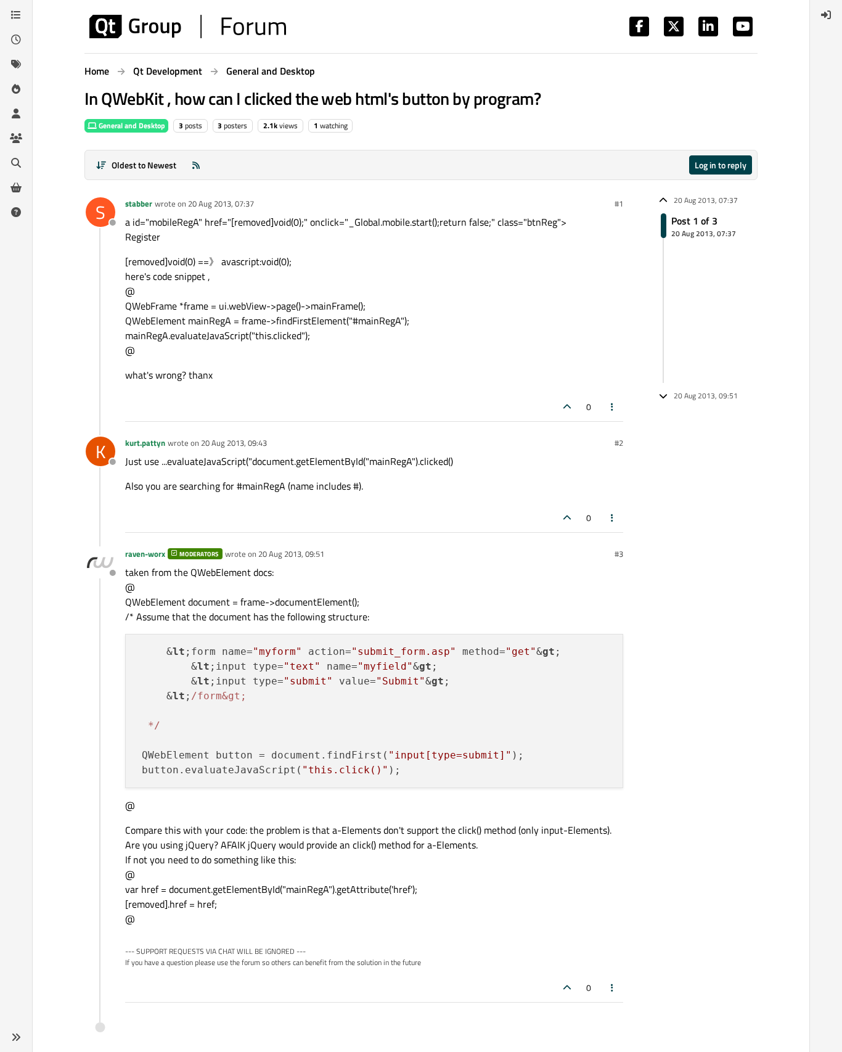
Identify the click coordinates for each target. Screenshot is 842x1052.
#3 (619, 554)
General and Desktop (131, 125)
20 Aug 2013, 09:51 (291, 554)
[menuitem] (826, 15)
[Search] (16, 163)
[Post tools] (613, 406)
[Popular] (16, 89)
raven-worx (145, 554)
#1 (619, 203)
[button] (16, 1037)
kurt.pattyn (145, 443)
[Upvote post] (567, 406)
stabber (138, 203)
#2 (619, 443)
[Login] (826, 15)
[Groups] (16, 138)
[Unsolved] (16, 212)
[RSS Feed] (196, 165)
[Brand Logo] (187, 26)
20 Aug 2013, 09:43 (234, 443)
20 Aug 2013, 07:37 (221, 203)
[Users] (16, 113)
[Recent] (16, 39)
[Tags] (16, 64)
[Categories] (16, 15)
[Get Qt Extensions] (16, 187)
